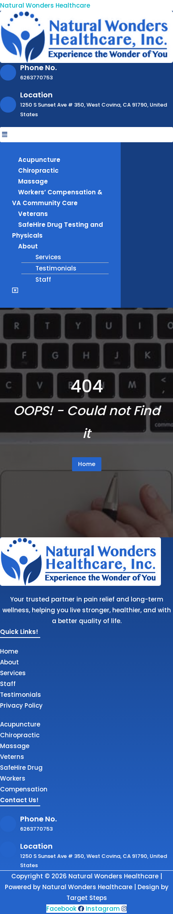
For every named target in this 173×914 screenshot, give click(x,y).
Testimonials (55, 268)
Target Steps (86, 898)
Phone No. (38, 68)
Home (86, 464)
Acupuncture (39, 159)
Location (36, 95)
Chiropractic (38, 170)
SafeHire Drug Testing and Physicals (57, 230)
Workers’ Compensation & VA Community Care (57, 197)
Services (48, 257)
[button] (86, 134)
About (28, 246)
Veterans (33, 214)
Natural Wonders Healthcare (45, 5)
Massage (33, 181)
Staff (43, 279)
